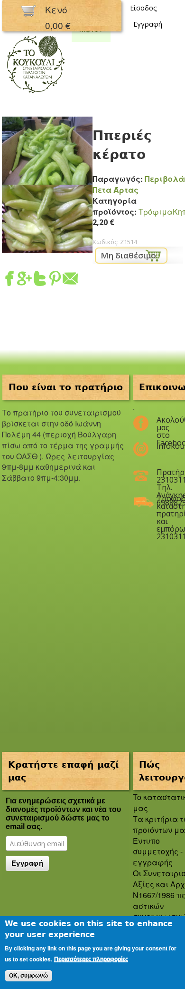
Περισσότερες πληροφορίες (91, 959)
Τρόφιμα (156, 211)
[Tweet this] (39, 280)
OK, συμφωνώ (28, 975)
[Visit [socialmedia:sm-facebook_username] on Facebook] (9, 280)
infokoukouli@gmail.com (164, 446)
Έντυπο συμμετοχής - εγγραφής (158, 851)
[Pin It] (55, 280)
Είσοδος (143, 7)
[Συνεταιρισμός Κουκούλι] (35, 94)
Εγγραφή (147, 24)
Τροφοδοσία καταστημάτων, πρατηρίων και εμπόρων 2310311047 (164, 502)
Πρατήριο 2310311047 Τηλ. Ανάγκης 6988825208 (164, 476)
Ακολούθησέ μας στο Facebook (164, 424)
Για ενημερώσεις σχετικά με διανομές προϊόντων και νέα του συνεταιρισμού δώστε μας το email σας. (63, 814)
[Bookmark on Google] (24, 280)
